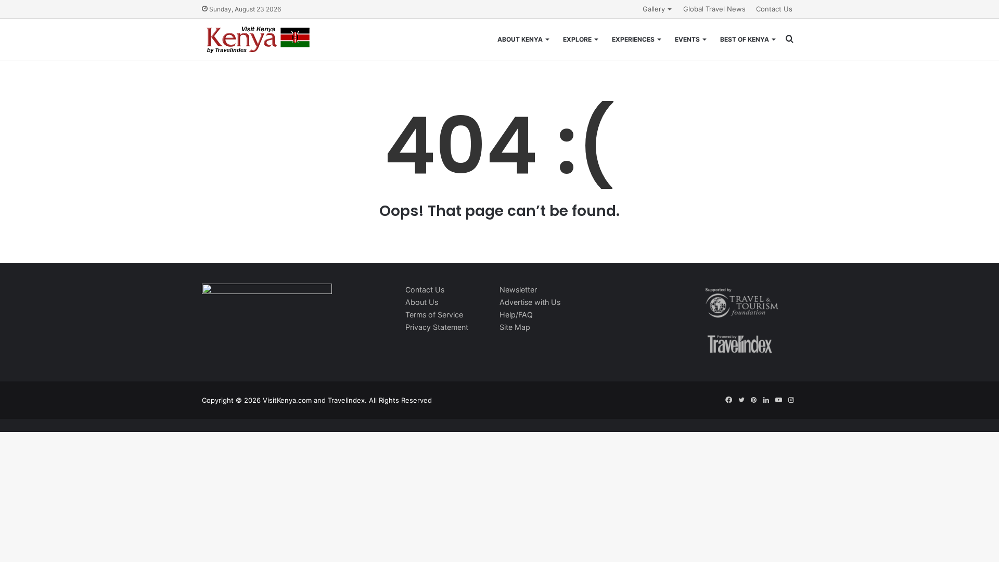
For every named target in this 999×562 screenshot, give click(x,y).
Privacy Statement (436, 327)
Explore (577, 39)
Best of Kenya (744, 39)
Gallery (654, 9)
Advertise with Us (529, 302)
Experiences (633, 39)
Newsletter (518, 289)
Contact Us (774, 9)
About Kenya (520, 39)
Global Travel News (714, 9)
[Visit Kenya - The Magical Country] (258, 39)
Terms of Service (434, 314)
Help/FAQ (516, 314)
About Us (421, 302)
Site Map (514, 327)
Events (687, 39)
